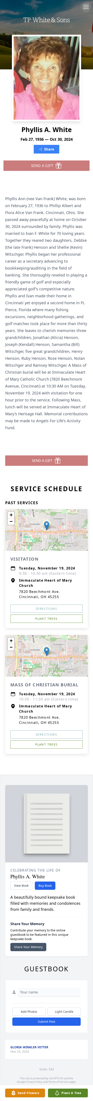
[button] (46, 525)
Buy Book (45, 885)
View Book (21, 885)
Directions (46, 609)
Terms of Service (58, 1082)
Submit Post (46, 1021)
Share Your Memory (28, 947)
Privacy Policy (34, 1082)
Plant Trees (46, 619)
